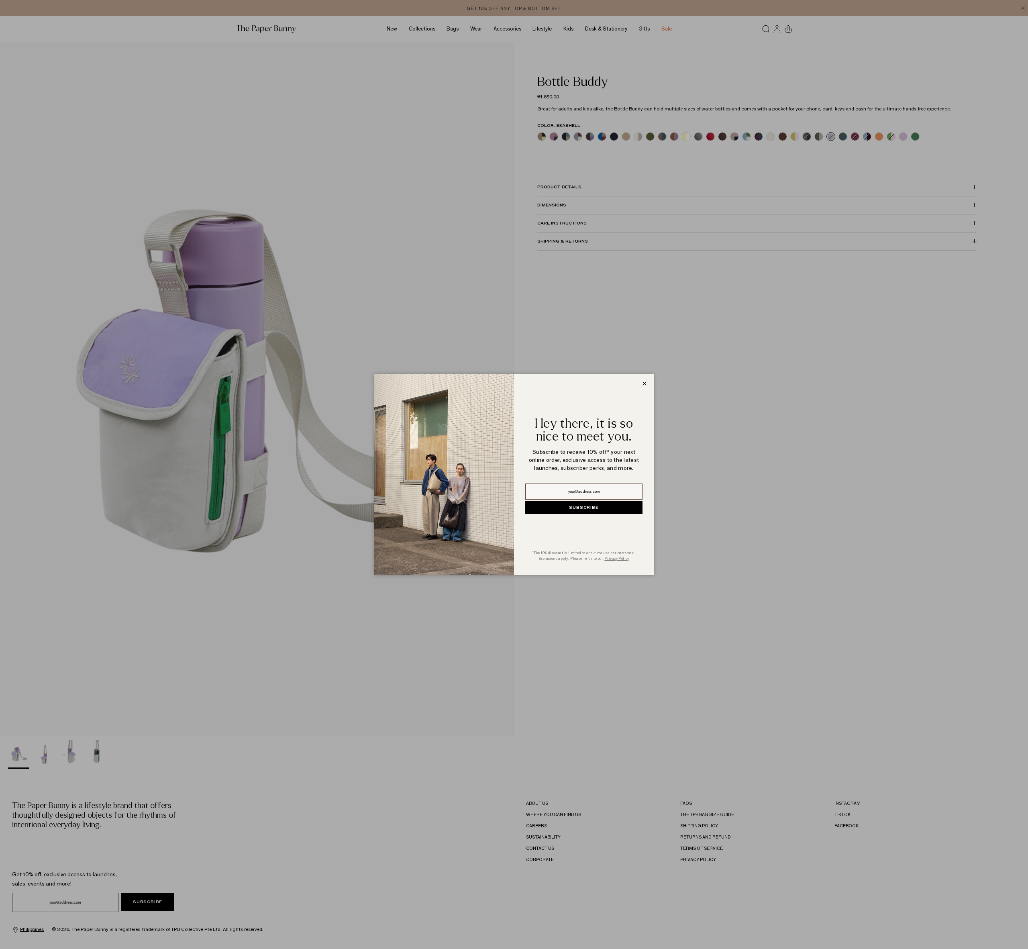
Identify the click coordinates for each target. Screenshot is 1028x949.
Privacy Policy (616, 558)
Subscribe (583, 508)
